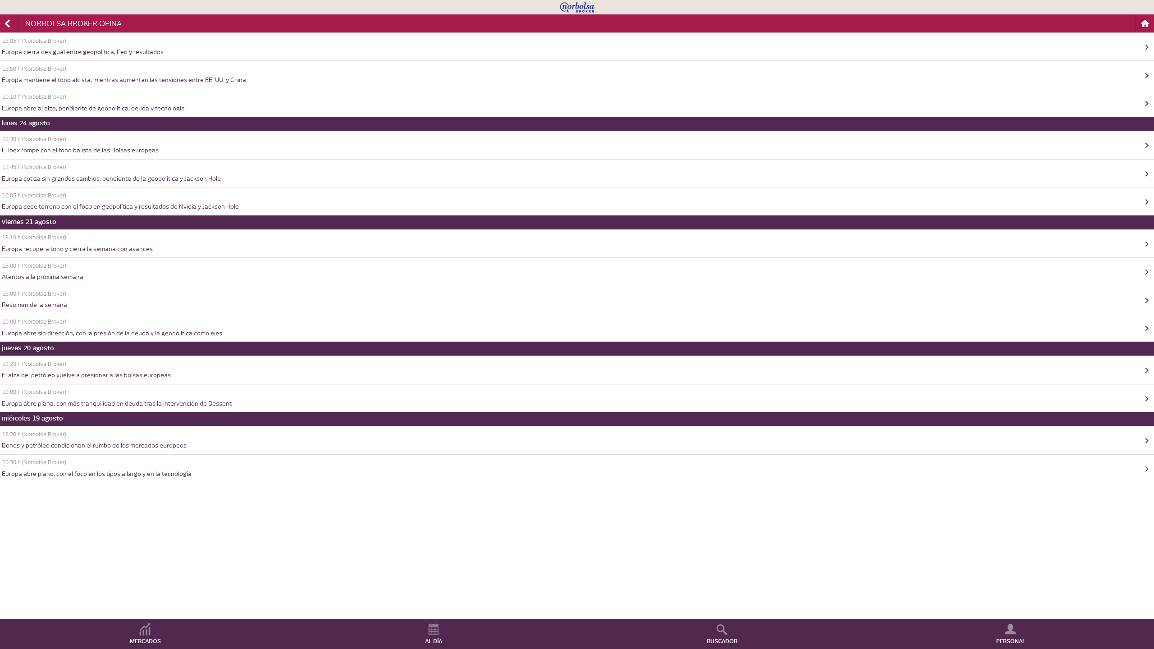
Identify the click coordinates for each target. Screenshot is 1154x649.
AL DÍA (433, 641)
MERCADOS (145, 641)
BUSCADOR (722, 641)
